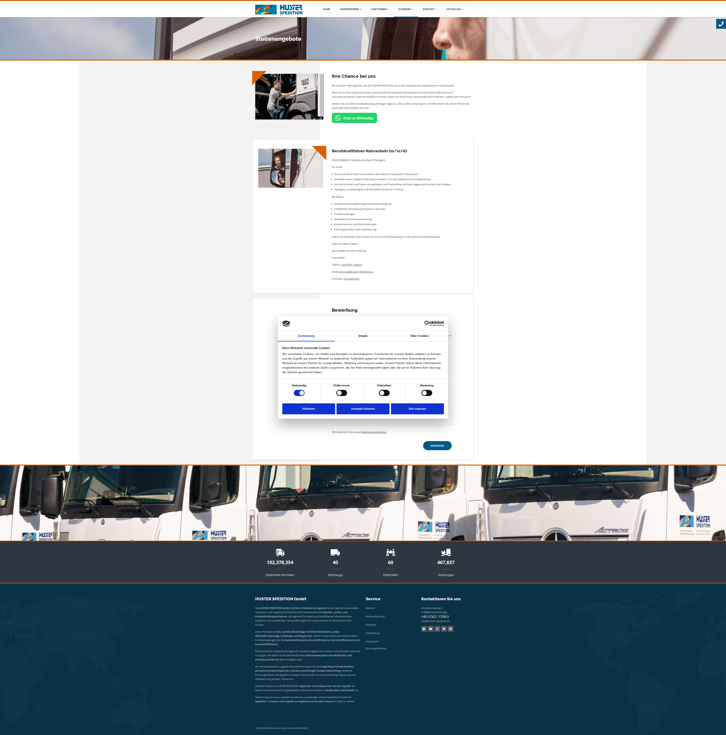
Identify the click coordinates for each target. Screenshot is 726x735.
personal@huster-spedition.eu (356, 271)
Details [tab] (363, 335)
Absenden (437, 445)
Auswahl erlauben (363, 408)
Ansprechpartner (375, 616)
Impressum (372, 641)
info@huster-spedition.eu (435, 621)
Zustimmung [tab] (306, 335)
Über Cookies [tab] (420, 335)
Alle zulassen (417, 408)
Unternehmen (350, 9)
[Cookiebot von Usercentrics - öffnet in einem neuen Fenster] (427, 323)
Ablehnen (308, 408)
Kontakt (429, 9)
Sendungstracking (376, 648)
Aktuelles (453, 9)
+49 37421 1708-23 (351, 264)
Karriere (405, 9)
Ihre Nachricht (351, 278)
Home (326, 9)
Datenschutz (373, 633)
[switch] (341, 393)
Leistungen (379, 9)
